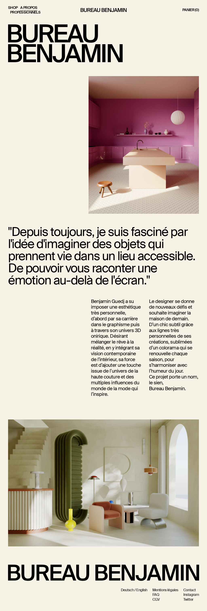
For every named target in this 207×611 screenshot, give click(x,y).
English (141, 590)
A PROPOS (28, 7)
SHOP (13, 7)
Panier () (190, 10)
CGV (155, 599)
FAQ (155, 594)
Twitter (188, 599)
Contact (189, 590)
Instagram (191, 594)
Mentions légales (165, 590)
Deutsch (127, 590)
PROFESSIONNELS (25, 12)
